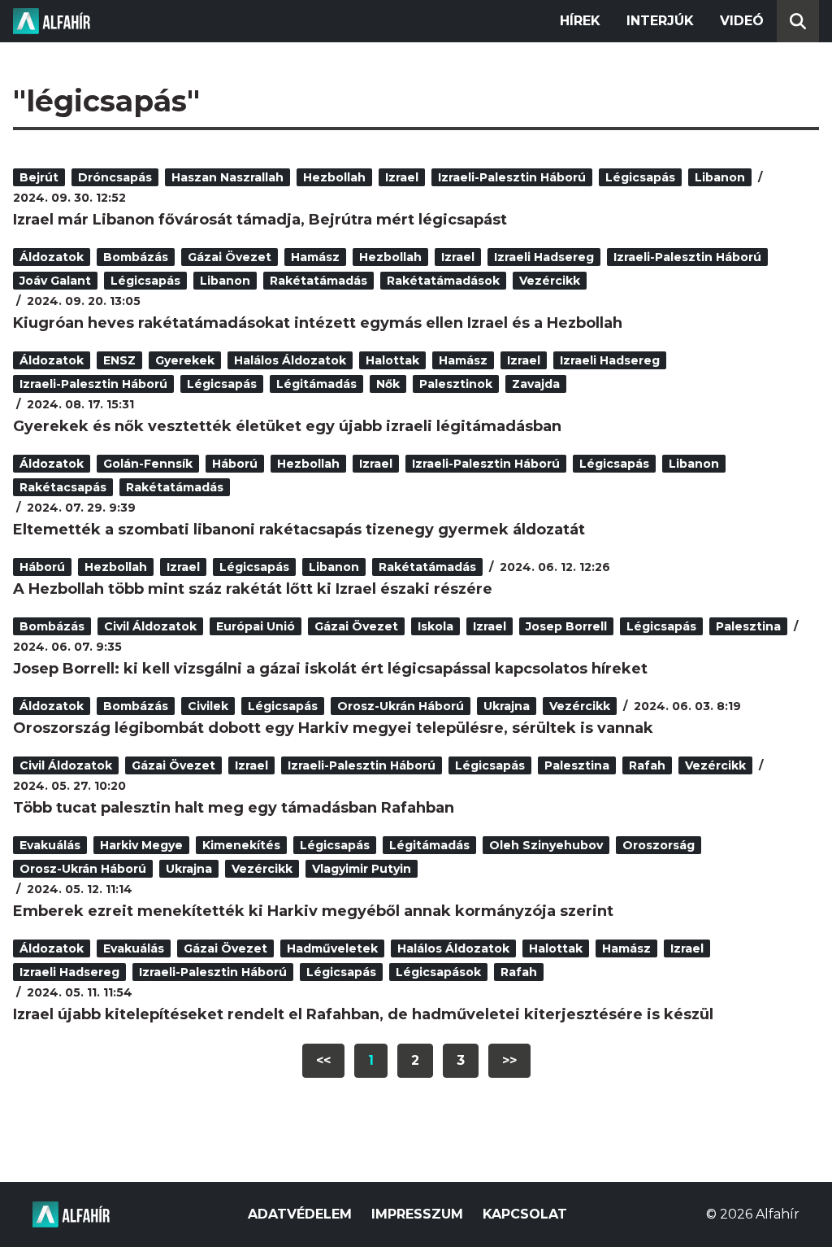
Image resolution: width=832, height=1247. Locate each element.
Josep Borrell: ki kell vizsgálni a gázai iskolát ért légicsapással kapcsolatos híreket (330, 669)
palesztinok (455, 384)
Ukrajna (506, 706)
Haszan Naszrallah (227, 177)
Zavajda (536, 384)
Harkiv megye (141, 845)
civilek (208, 706)
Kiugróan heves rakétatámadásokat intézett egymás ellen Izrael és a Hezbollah (317, 323)
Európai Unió (255, 626)
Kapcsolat (525, 1214)
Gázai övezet (229, 257)
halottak (392, 360)
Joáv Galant (55, 280)
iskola (435, 626)
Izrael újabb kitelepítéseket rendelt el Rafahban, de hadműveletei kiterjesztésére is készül (363, 1014)
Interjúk (660, 20)
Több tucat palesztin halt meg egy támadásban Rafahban (233, 808)
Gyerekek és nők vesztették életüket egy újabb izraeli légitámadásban (287, 426)
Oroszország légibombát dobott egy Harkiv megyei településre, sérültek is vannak (333, 728)
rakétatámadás (318, 280)
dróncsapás (115, 177)
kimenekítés (241, 845)
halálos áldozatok (290, 360)
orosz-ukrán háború (400, 706)
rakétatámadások (443, 280)
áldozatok (52, 257)
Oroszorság (658, 845)
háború (235, 463)
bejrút (39, 177)
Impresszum (417, 1214)
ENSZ (119, 360)
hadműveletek (332, 948)
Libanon (720, 177)
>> (509, 1060)
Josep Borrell (566, 626)
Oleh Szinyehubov (546, 845)
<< (323, 1060)
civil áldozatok (150, 626)
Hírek (580, 20)
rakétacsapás (63, 487)
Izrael (401, 177)
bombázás (135, 257)
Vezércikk (549, 280)
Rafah (647, 765)
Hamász (315, 257)
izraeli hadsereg (544, 257)
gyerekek (184, 360)
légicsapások (438, 972)
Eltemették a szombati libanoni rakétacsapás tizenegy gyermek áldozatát (299, 529)
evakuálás (50, 845)
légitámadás (316, 384)
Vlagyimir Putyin (361, 868)
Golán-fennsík (148, 463)
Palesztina (748, 626)
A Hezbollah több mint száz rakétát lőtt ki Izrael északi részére (252, 589)
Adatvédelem (300, 1214)
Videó (742, 20)
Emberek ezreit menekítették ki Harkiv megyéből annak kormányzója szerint (313, 911)
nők (388, 384)
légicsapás (640, 177)
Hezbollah (334, 177)
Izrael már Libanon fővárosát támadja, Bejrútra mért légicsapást (260, 220)
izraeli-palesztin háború (512, 177)
